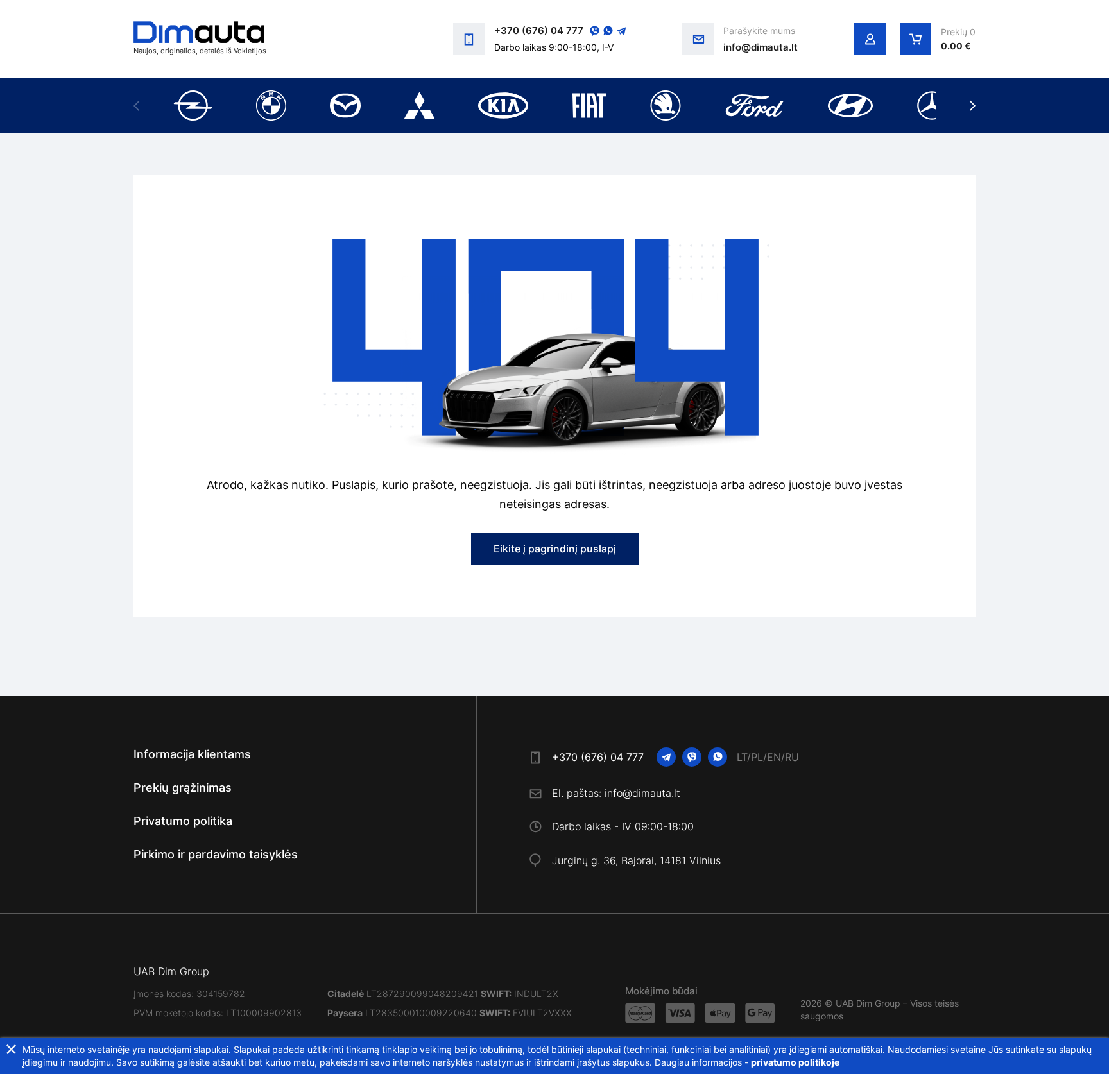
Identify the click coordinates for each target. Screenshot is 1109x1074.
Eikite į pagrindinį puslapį (555, 548)
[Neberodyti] (11, 1049)
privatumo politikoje (795, 1062)
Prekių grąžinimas (182, 787)
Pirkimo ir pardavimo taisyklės (215, 854)
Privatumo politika (182, 821)
